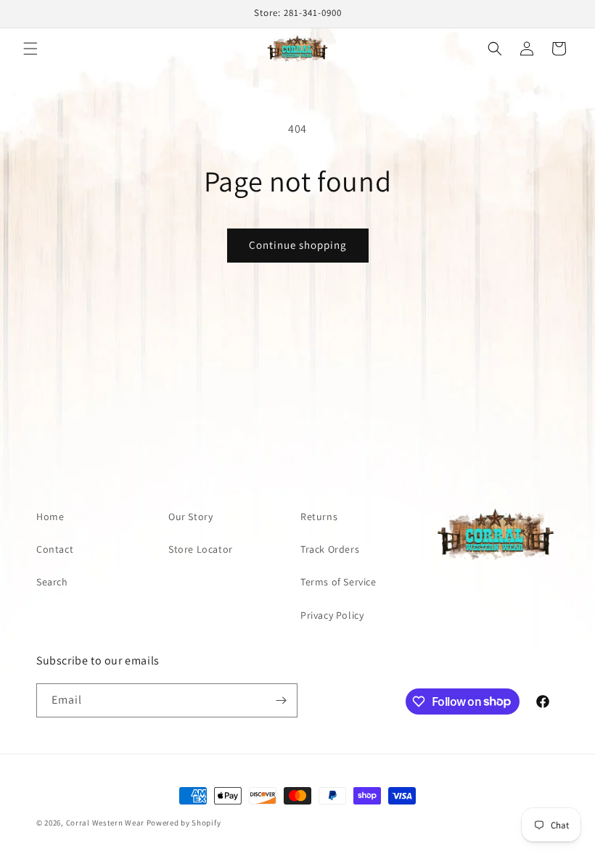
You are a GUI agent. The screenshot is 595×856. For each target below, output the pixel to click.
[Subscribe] (281, 700)
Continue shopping (298, 245)
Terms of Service (338, 581)
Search (52, 581)
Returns (318, 516)
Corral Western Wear (105, 823)
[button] (30, 49)
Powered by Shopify (184, 823)
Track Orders (329, 549)
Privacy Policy (332, 615)
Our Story (190, 516)
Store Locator (200, 549)
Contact (54, 549)
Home (50, 516)
